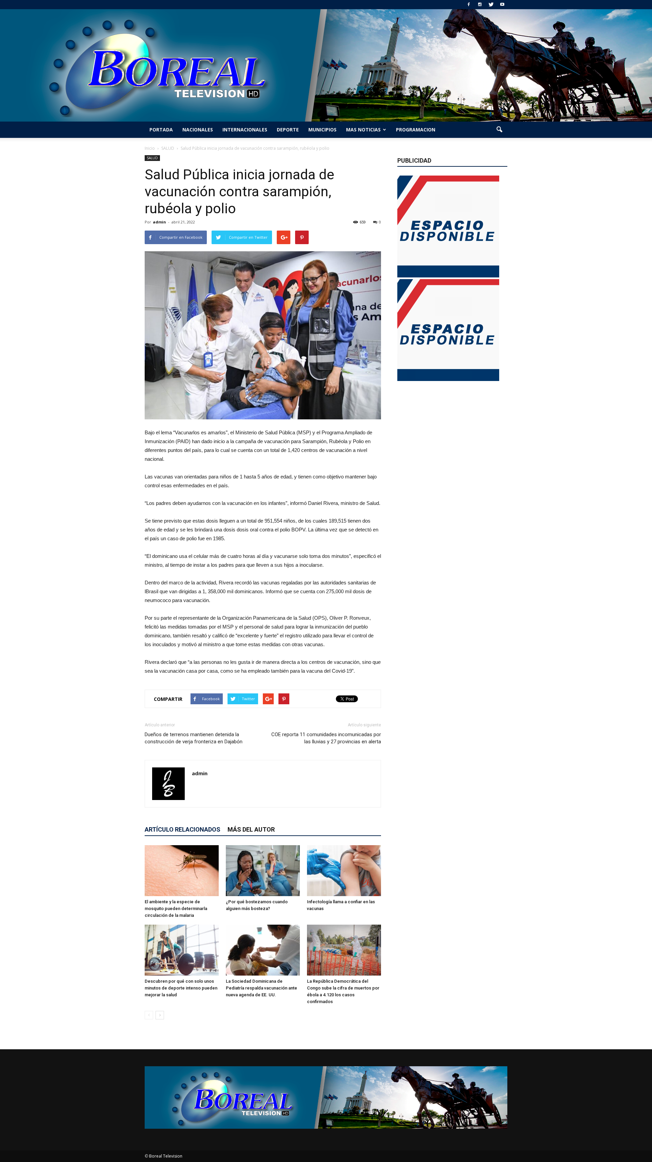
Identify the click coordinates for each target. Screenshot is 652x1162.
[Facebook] (469, 4)
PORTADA (161, 129)
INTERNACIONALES (244, 129)
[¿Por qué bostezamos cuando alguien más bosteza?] (263, 870)
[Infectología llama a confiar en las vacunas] (344, 870)
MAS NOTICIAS (363, 129)
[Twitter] (491, 4)
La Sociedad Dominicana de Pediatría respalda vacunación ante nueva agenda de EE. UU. (261, 988)
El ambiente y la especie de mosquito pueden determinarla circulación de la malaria (176, 908)
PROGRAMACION (415, 129)
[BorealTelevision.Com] (326, 65)
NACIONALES (197, 129)
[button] (499, 130)
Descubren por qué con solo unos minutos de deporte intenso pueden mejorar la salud (181, 988)
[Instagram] (480, 4)
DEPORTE (288, 129)
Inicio (150, 148)
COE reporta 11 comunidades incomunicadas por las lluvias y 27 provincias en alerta (326, 738)
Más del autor (251, 829)
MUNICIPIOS (322, 129)
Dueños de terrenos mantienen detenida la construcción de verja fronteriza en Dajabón (193, 738)
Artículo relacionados (182, 829)
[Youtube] (502, 4)
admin (159, 221)
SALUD (152, 158)
